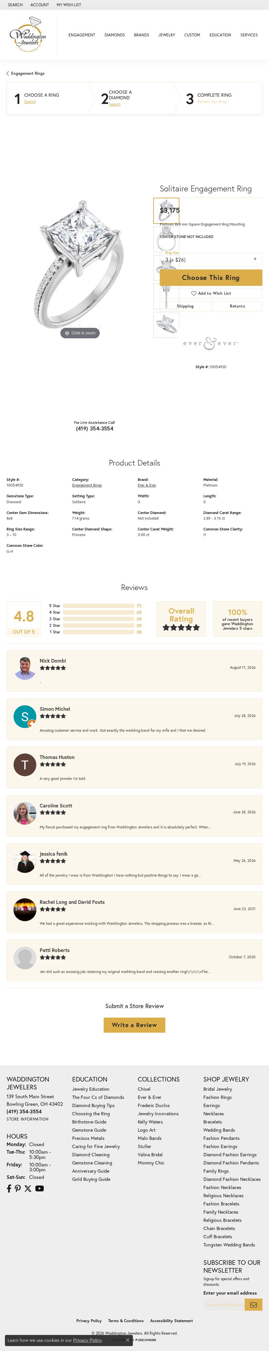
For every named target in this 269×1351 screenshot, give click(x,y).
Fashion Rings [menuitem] (217, 1097)
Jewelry (166, 34)
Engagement (82, 34)
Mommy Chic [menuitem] (151, 1163)
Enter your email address (230, 1293)
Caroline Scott (56, 805)
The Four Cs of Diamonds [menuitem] (98, 1097)
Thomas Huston (57, 757)
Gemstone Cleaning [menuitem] (92, 1163)
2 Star (54, 625)
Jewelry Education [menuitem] (91, 1089)
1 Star (55, 631)
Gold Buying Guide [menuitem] (91, 1179)
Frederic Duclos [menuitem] (154, 1105)
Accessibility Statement (171, 1320)
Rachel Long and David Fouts (72, 902)
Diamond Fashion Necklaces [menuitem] (232, 1179)
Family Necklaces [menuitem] (220, 1212)
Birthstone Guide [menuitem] (89, 1122)
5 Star (54, 605)
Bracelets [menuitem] (212, 1122)
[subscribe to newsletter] (253, 1305)
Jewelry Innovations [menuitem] (158, 1113)
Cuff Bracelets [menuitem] (217, 1236)
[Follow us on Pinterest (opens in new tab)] (18, 1189)
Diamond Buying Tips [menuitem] (93, 1105)
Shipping (185, 306)
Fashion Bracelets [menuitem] (221, 1204)
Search (30, 101)
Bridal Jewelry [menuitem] (217, 1089)
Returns (237, 306)
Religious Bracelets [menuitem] (222, 1220)
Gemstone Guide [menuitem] (89, 1130)
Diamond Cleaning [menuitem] (91, 1154)
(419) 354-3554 (95, 428)
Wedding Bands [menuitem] (219, 1130)
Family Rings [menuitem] (216, 1171)
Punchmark (145, 1340)
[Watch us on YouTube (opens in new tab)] (39, 1189)
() (139, 605)
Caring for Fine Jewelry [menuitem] (96, 1146)
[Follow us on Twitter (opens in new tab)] (28, 1189)
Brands (141, 34)
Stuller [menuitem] (144, 1146)
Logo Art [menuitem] (146, 1130)
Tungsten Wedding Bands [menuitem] (229, 1245)
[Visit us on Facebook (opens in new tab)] (9, 1189)
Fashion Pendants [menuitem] (221, 1138)
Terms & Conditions (126, 1320)
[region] (80, 267)
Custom (192, 34)
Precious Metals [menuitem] (88, 1138)
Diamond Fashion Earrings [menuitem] (230, 1154)
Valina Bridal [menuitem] (150, 1154)
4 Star (54, 612)
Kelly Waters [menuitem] (150, 1122)
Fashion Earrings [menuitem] (220, 1146)
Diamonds (115, 34)
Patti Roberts (55, 950)
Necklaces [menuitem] (213, 1113)
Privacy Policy (89, 1320)
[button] (15, 5)
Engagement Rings (28, 73)
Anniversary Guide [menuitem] (90, 1171)
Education (220, 34)
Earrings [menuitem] (211, 1105)
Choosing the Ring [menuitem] (91, 1113)
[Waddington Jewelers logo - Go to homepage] (30, 35)
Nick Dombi (53, 660)
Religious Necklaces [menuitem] (223, 1195)
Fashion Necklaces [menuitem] (222, 1187)
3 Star (54, 618)
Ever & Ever (147, 485)
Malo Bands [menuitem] (150, 1138)
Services (249, 34)
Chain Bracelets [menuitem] (219, 1228)
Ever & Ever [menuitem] (149, 1097)
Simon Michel (55, 708)
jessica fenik (54, 853)
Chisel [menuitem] (144, 1089)
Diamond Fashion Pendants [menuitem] (231, 1163)
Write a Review (134, 1025)
